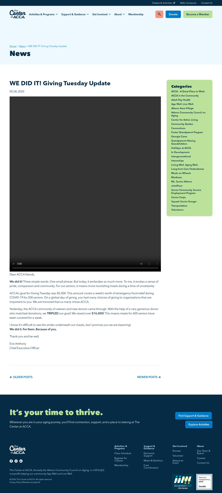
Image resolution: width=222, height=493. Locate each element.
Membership (136, 14)
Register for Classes (120, 459)
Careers (201, 458)
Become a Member (197, 14)
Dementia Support (149, 454)
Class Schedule (122, 453)
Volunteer (178, 456)
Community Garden (182, 124)
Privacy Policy (15, 482)
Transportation (179, 205)
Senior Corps (178, 197)
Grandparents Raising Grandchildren (183, 142)
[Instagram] (16, 461)
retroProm (176, 185)
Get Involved (99, 14)
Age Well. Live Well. (182, 104)
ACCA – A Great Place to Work (188, 91)
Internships (177, 160)
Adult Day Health (180, 99)
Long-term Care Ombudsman (187, 168)
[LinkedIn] (21, 461)
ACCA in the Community (185, 95)
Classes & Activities (162, 2)
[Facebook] (11, 461)
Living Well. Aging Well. (184, 164)
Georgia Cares (179, 136)
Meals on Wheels (181, 173)
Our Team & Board (203, 452)
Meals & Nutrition (153, 460)
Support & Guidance (73, 14)
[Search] (159, 14)
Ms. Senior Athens (181, 181)
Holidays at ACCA (181, 148)
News (22, 46)
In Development (180, 152)
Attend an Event (178, 461)
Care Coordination (151, 466)
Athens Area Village (182, 108)
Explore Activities (199, 424)
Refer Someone (188, 2)
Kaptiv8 (36, 482)
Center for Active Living (184, 119)
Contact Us (206, 2)
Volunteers (177, 209)
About (118, 14)
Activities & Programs (41, 14)
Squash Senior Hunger (184, 201)
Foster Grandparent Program (187, 132)
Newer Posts (147, 377)
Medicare (176, 177)
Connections (178, 128)
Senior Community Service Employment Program (186, 192)
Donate (173, 14)
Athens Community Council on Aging (188, 114)
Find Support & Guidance (193, 415)
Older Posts (23, 377)
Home (13, 46)
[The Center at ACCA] (18, 14)
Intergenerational (181, 156)
